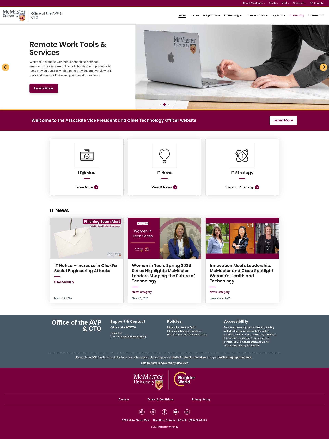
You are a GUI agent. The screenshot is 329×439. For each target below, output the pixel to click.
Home (182, 15)
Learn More (283, 120)
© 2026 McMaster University (164, 427)
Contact (124, 399)
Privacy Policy (201, 399)
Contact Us (316, 15)
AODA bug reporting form (235, 357)
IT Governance (255, 15)
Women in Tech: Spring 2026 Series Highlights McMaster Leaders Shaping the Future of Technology (163, 273)
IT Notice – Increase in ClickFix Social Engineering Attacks (85, 268)
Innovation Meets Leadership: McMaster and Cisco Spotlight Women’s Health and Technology (241, 273)
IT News (164, 172)
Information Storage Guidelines (184, 331)
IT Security (297, 15)
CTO (194, 15)
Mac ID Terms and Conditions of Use (187, 334)
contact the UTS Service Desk (240, 341)
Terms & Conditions (160, 399)
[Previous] (5, 67)
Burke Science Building (133, 336)
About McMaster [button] (253, 3)
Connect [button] (298, 3)
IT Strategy (231, 15)
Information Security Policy (181, 327)
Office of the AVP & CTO (76, 325)
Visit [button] (284, 3)
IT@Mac (277, 15)
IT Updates (210, 15)
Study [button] (272, 3)
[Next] (323, 67)
